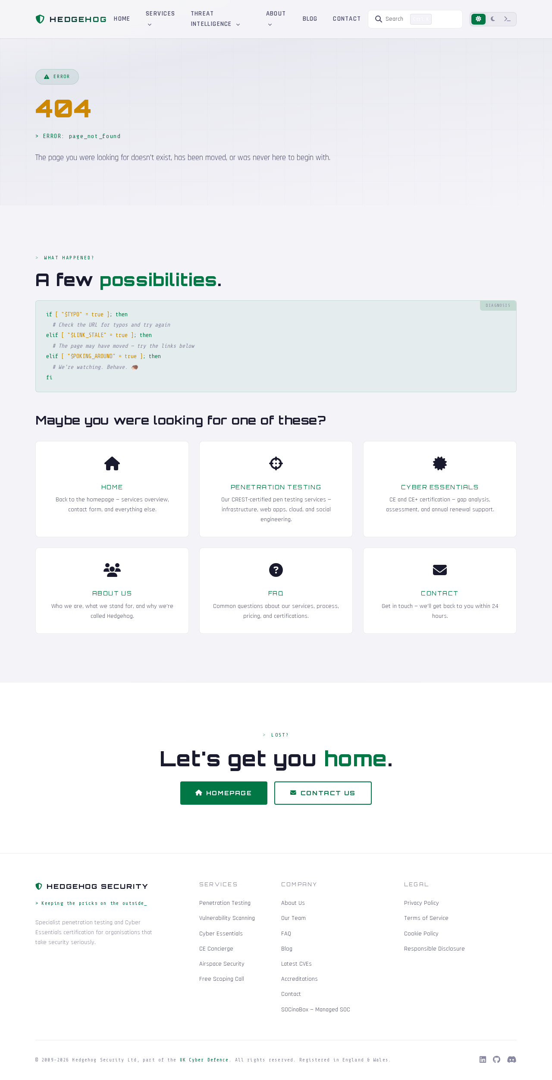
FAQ (276, 593)
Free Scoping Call (221, 979)
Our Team (293, 918)
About (276, 13)
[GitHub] (496, 1060)
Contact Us (328, 793)
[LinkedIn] (483, 1060)
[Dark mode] (492, 19)
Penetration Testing (276, 487)
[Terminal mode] (507, 19)
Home (122, 19)
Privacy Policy (421, 903)
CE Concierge (216, 949)
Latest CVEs (296, 964)
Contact (347, 19)
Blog (310, 19)
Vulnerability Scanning (227, 918)
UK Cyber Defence (204, 1060)
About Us (112, 593)
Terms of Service (426, 918)
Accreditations (299, 979)
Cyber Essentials (440, 487)
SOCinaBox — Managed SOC (315, 1010)
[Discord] (512, 1060)
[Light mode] (478, 19)
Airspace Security (222, 964)
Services (160, 13)
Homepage (229, 793)
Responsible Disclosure (434, 949)
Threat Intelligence (212, 18)
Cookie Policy (421, 934)
